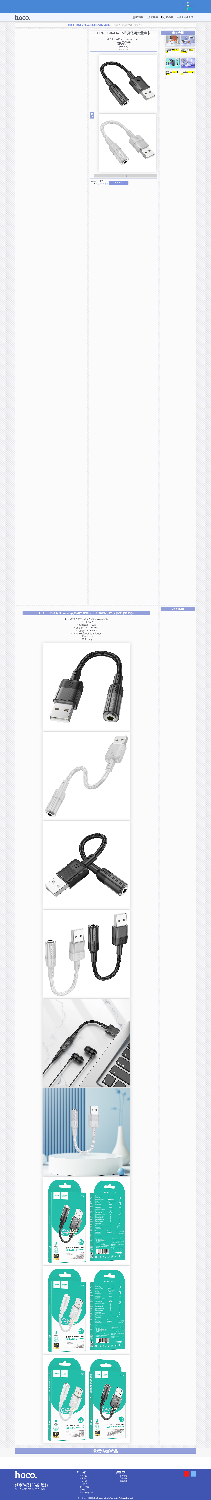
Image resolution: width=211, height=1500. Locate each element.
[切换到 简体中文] (191, 6)
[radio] (128, 84)
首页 (71, 25)
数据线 (89, 25)
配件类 (79, 25)
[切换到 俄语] (189, 9)
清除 (125, 176)
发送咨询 (118, 183)
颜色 (92, 115)
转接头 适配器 (101, 25)
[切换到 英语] (190, 3)
